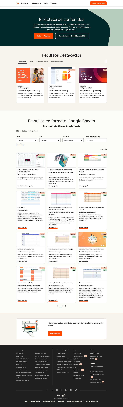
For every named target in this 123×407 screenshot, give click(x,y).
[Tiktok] (76, 390)
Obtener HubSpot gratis (98, 3)
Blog (74, 367)
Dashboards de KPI (39, 372)
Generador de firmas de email (64, 359)
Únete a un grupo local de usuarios (96, 357)
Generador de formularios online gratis (24, 376)
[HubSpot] (17, 3)
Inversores (77, 364)
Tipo (40, 136)
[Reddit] (71, 390)
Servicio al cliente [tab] (42, 61)
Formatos (66, 136)
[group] (30, 85)
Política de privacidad (49, 401)
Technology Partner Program (97, 376)
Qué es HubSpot (20, 353)
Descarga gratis (53, 186)
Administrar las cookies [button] (91, 401)
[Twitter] (61, 390)
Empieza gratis (55, 333)
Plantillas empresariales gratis (64, 364)
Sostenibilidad (78, 370)
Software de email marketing (42, 356)
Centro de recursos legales (32, 401)
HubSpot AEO (19, 356)
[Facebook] (47, 390)
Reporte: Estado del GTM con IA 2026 (72, 36)
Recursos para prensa (78, 375)
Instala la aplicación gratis (25, 186)
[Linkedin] (66, 390)
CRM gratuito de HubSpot (22, 359)
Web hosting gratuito (21, 361)
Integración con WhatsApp (41, 370)
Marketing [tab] (22, 61)
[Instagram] (52, 390)
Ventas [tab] (31, 61)
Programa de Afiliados (97, 382)
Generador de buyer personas (64, 361)
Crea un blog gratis (21, 367)
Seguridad (61, 401)
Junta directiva (77, 361)
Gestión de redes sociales (22, 380)
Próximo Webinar (43, 36)
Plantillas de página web (63, 372)
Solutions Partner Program (96, 371)
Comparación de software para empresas (64, 368)
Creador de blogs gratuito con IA (24, 372)
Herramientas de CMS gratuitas (42, 364)
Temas (18, 136)
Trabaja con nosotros (79, 356)
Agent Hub (19, 364)
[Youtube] (57, 390)
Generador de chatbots (22, 370)
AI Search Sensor (61, 356)
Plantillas (24, 131)
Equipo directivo (77, 359)
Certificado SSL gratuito (41, 378)
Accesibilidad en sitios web (74, 401)
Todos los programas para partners (96, 368)
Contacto (75, 372)
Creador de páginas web (41, 359)
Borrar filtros (20, 144)
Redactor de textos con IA (41, 361)
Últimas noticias (77, 378)
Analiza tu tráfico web (40, 353)
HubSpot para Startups (95, 379)
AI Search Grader (61, 353)
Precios (46, 3)
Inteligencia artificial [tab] (57, 61)
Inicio (17, 131)
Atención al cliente (94, 353)
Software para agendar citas (42, 375)
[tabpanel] (61, 85)
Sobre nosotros (77, 353)
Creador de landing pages (41, 367)
